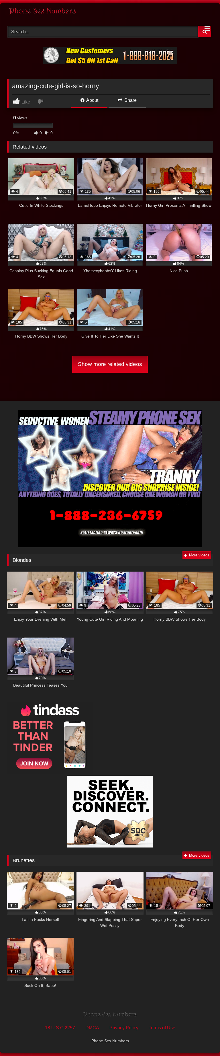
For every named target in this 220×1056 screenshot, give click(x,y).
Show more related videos (110, 364)
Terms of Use (162, 1027)
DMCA (92, 1027)
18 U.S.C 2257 (60, 1027)
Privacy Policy (123, 1027)
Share (130, 100)
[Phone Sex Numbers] (110, 12)
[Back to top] (202, 1039)
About (91, 100)
